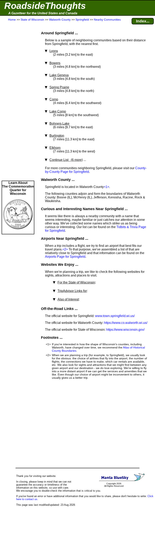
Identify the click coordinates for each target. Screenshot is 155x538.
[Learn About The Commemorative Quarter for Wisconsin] (18, 232)
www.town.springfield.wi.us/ (115, 316)
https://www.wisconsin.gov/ (125, 329)
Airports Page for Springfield (65, 256)
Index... (142, 21)
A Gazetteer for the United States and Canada (42, 13)
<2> (65, 249)
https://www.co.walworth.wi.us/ (125, 322)
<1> (106, 187)
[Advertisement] (18, 101)
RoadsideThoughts (45, 6)
